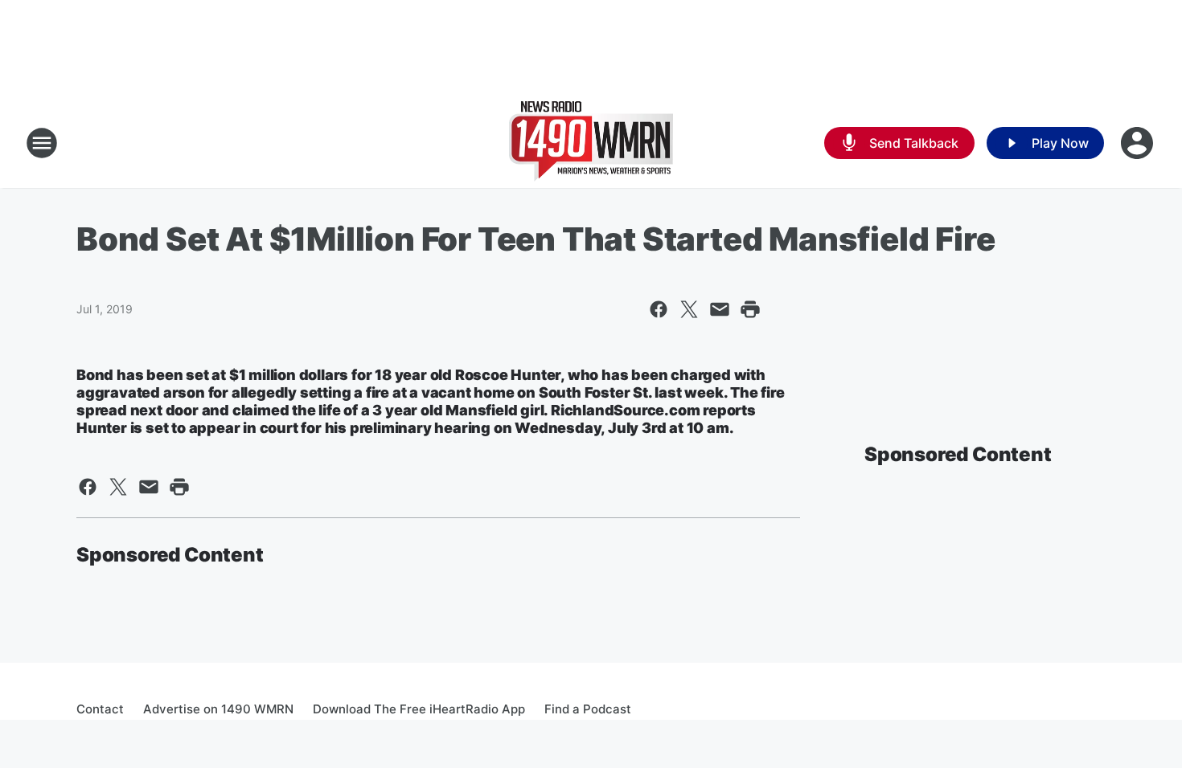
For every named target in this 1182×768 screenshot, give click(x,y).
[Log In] (1138, 143)
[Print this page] (750, 309)
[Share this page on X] (689, 309)
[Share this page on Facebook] (658, 309)
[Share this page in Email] (719, 309)
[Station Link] (591, 143)
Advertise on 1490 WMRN (218, 709)
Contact (100, 709)
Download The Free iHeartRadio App (419, 709)
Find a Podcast (587, 709)
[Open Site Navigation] (42, 143)
